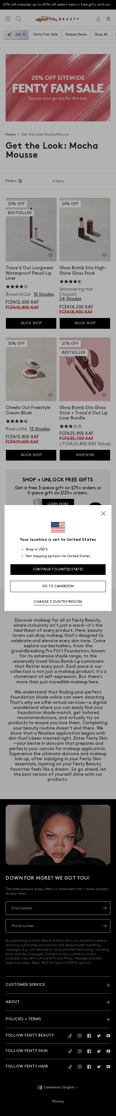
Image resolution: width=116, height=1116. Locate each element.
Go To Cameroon (58, 586)
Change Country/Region (58, 601)
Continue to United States (58, 569)
